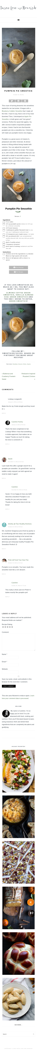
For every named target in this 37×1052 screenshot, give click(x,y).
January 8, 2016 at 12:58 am (15, 402)
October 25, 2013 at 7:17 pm (19, 585)
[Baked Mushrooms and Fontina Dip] (18, 816)
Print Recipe (19, 267)
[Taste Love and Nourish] (18, 11)
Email (4, 661)
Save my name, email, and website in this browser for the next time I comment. (17, 680)
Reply (4, 413)
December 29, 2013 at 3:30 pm (19, 489)
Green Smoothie (18, 301)
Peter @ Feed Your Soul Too (18, 560)
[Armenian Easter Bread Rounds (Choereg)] (18, 953)
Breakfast (15, 364)
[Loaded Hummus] (18, 771)
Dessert (20, 364)
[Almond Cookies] (18, 999)
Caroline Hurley (17, 422)
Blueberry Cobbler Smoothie (12, 111)
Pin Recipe (19, 272)
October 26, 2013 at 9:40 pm (15, 526)
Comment (5, 632)
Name (4, 654)
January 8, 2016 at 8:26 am (18, 424)
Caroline (15, 487)
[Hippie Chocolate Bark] (18, 862)
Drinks (24, 364)
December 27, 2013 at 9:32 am (16, 461)
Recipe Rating (7, 624)
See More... (18, 1025)
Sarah (10, 459)
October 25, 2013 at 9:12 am (15, 562)
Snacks (29, 364)
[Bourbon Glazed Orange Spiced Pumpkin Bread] (18, 908)
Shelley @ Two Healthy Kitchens (20, 524)
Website (5, 669)
